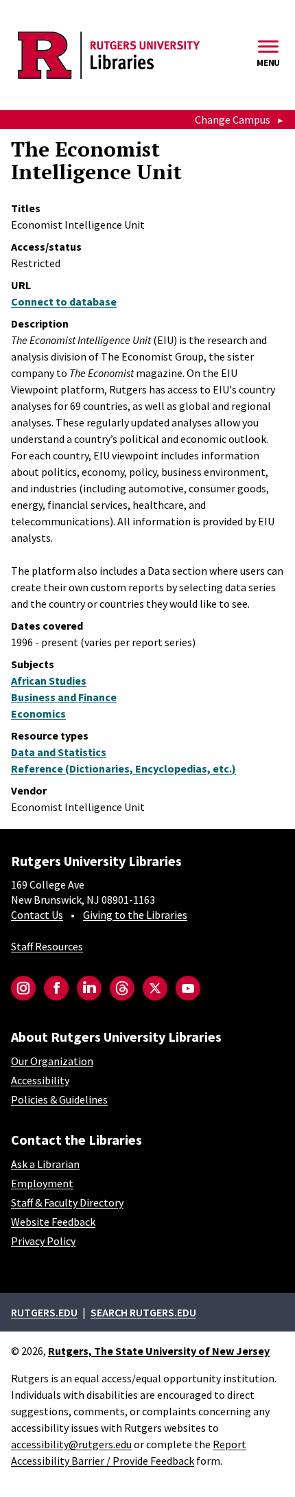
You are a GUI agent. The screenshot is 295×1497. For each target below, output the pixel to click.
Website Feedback (53, 1222)
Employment (42, 1183)
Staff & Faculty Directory (67, 1202)
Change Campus (232, 119)
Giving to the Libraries (135, 915)
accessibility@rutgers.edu (71, 1444)
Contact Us (37, 915)
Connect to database (64, 301)
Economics (38, 713)
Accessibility (40, 1080)
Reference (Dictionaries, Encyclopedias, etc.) (123, 768)
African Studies (48, 680)
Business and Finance (64, 697)
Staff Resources (47, 946)
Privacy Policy (43, 1241)
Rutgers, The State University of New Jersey (159, 1351)
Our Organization (52, 1061)
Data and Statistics (58, 752)
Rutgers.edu (44, 1312)
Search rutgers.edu (143, 1312)
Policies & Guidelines (59, 1099)
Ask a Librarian (45, 1164)
